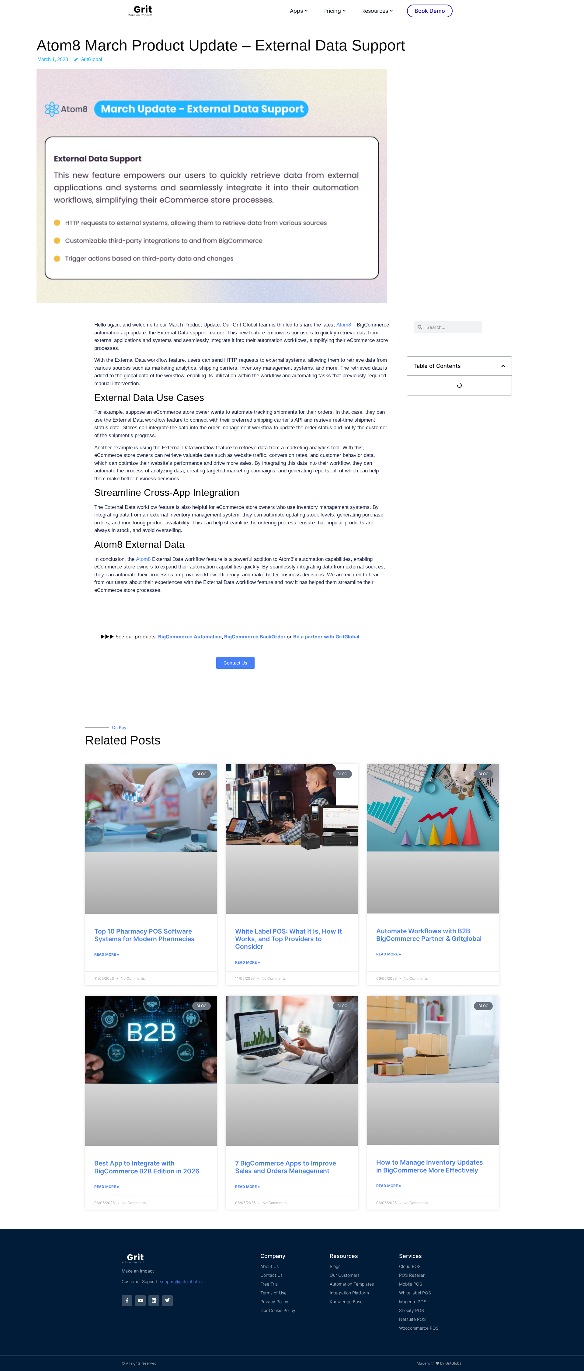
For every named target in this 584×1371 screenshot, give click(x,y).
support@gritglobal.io (181, 1281)
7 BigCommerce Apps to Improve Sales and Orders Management (285, 1167)
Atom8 (343, 325)
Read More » (106, 954)
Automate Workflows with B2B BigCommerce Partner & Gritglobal (428, 934)
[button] (503, 366)
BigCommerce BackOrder (255, 637)
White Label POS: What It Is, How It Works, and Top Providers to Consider (288, 938)
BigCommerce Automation (190, 637)
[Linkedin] (153, 1300)
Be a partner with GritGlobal (326, 637)
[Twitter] (167, 1300)
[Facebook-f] (127, 1300)
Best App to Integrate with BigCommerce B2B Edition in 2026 (147, 1167)
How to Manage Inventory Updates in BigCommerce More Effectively (429, 1166)
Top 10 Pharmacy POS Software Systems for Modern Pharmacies (144, 935)
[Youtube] (140, 1300)
